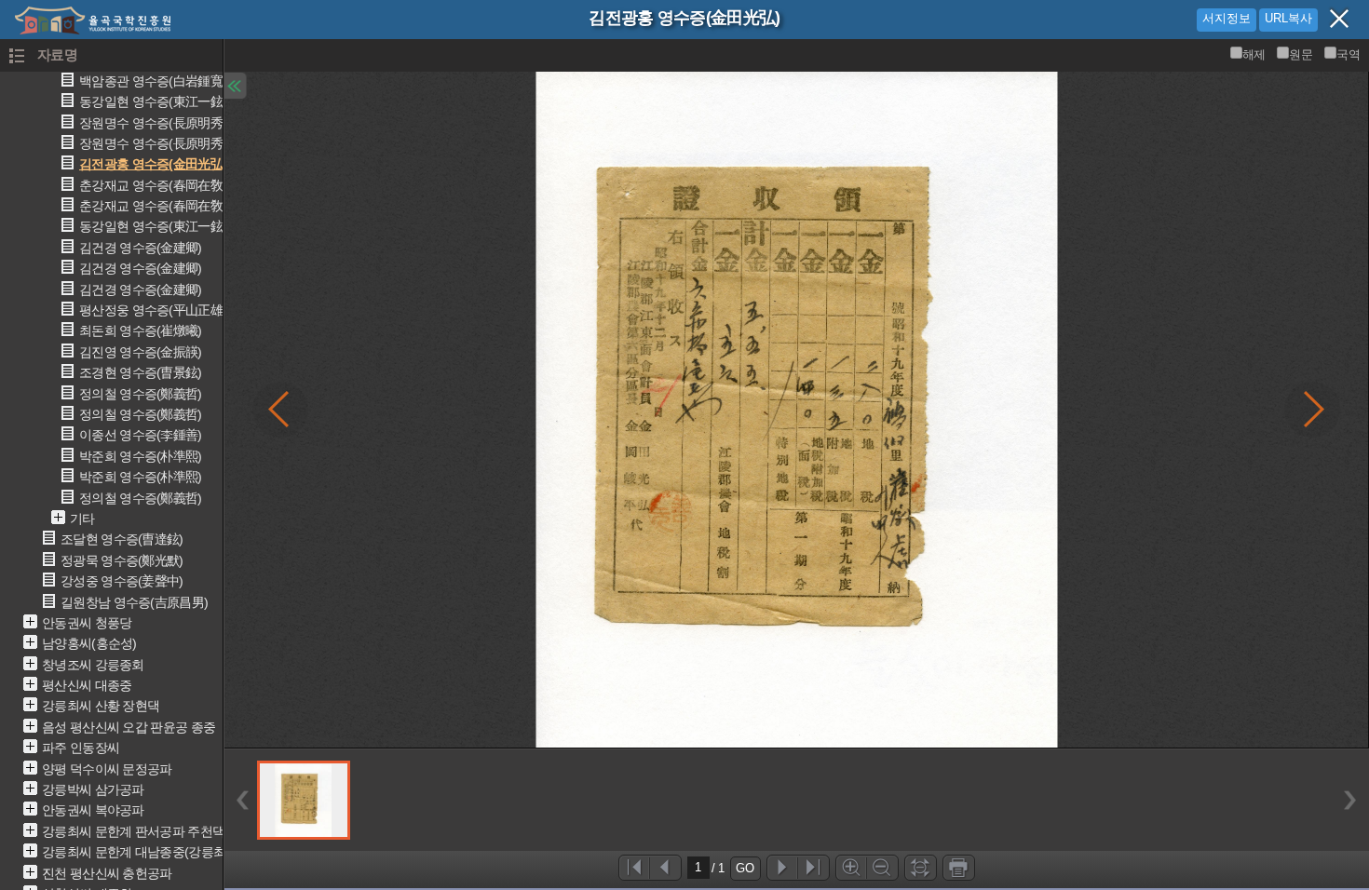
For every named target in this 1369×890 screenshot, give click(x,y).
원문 (1300, 54)
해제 (1254, 54)
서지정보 (1226, 18)
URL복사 (1288, 18)
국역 (1348, 54)
